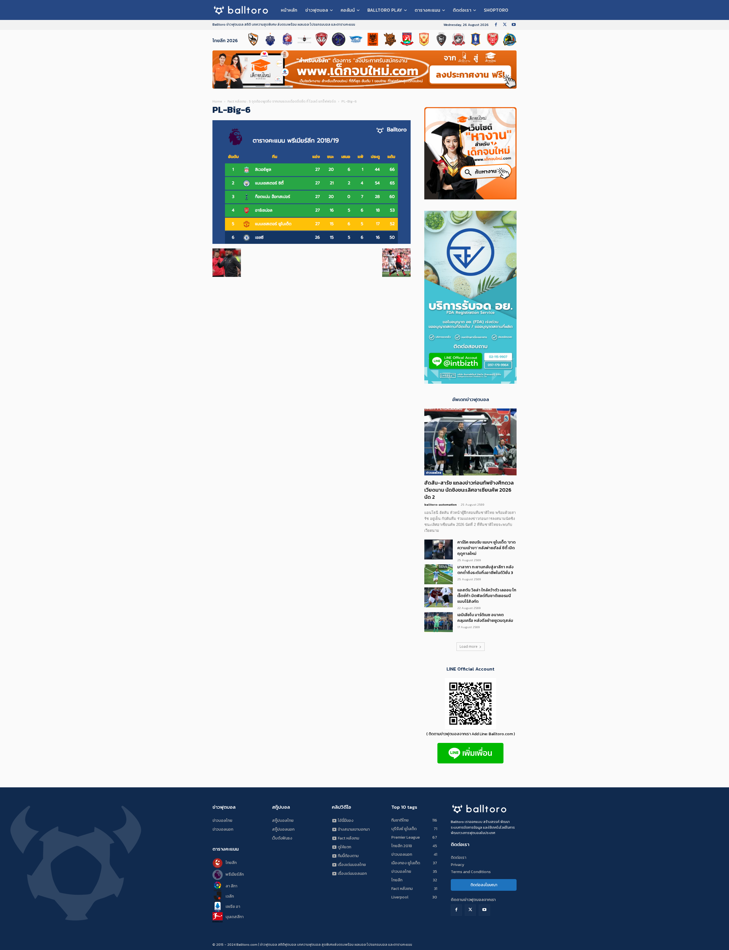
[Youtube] (514, 25)
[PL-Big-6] (311, 243)
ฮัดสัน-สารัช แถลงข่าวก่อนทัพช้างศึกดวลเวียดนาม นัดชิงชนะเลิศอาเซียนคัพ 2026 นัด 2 (469, 490)
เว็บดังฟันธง (282, 838)
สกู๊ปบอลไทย (283, 821)
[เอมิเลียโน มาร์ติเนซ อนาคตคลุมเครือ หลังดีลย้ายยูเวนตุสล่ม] (438, 622)
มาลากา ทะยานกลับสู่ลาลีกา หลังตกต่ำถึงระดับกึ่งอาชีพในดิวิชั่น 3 (485, 570)
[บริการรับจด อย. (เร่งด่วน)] (470, 382)
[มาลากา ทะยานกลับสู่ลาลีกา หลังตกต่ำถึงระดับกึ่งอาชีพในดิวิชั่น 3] (438, 574)
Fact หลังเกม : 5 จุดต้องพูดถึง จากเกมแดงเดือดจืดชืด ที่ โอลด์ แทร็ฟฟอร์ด (282, 101)
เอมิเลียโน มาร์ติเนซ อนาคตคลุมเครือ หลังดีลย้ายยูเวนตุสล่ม (485, 618)
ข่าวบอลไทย (433, 473)
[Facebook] (496, 25)
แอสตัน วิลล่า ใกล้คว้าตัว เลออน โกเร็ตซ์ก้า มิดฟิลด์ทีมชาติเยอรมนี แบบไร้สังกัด (486, 595)
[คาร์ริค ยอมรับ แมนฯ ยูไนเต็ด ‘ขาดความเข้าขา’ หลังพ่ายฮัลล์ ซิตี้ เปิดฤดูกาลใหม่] (438, 549)
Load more (469, 646)
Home (217, 101)
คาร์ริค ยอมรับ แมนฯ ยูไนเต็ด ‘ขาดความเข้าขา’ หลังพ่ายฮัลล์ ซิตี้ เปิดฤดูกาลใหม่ (486, 548)
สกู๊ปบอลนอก (283, 829)
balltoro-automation (440, 504)
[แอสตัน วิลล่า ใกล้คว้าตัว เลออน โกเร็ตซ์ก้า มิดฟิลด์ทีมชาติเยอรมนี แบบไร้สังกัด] (438, 597)
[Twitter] (505, 25)
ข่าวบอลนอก (222, 829)
